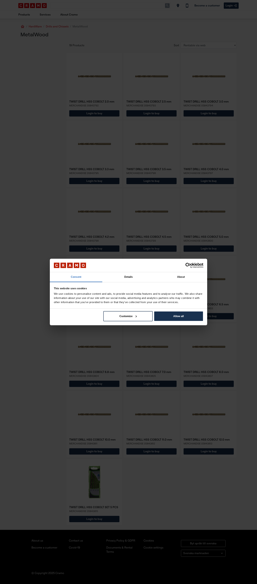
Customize (126, 316)
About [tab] (181, 276)
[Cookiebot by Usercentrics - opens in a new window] (188, 265)
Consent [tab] (76, 276)
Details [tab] (128, 276)
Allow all (178, 316)
